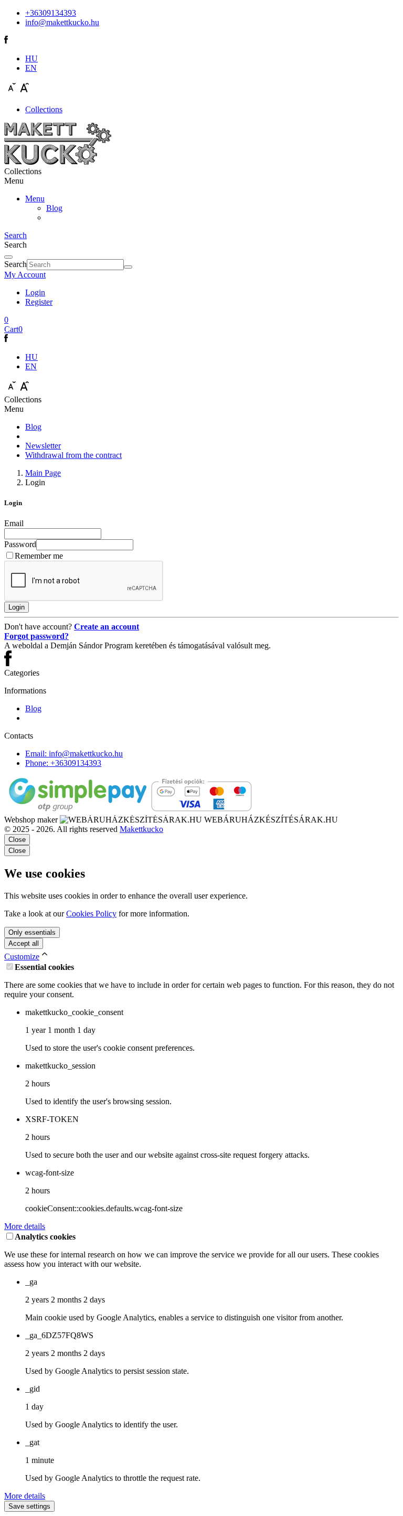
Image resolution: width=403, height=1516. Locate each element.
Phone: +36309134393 (63, 763)
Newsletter (43, 445)
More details (24, 1226)
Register (38, 301)
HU (31, 58)
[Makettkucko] (57, 161)
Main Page (43, 472)
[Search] (128, 267)
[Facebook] (6, 40)
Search (15, 264)
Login (35, 292)
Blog (54, 208)
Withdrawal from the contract (73, 455)
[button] (25, 274)
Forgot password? (36, 636)
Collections (43, 109)
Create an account (106, 626)
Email (14, 523)
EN (31, 67)
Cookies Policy (91, 913)
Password (20, 544)
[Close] (8, 257)
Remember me (39, 555)
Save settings (29, 1506)
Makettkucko (141, 829)
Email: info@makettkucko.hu (74, 753)
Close (17, 851)
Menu (35, 198)
